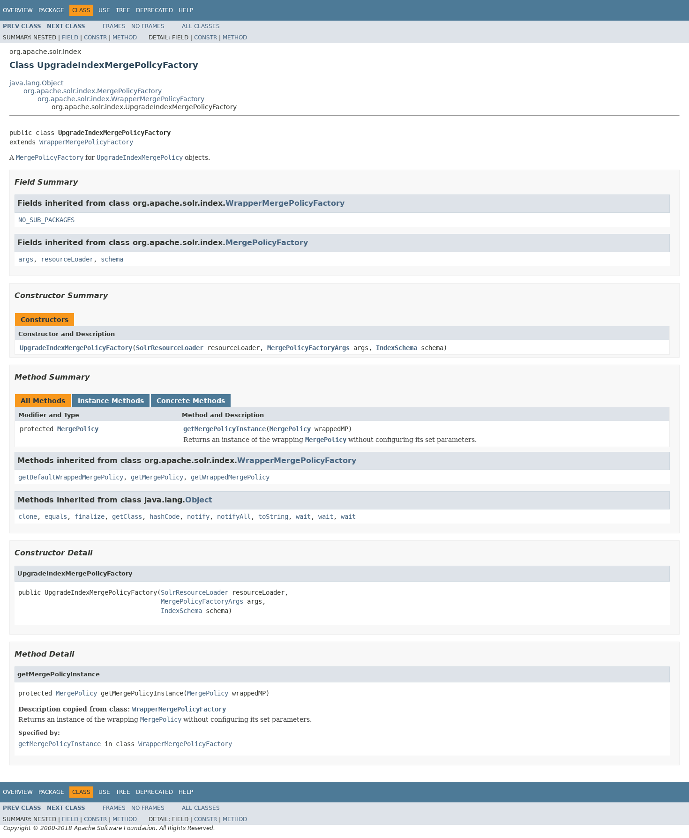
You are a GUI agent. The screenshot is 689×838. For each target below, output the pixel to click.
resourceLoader (67, 259)
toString (273, 516)
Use (104, 10)
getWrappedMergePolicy (230, 477)
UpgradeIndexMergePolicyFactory (76, 348)
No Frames (148, 26)
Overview (18, 10)
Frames (114, 26)
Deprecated (154, 10)
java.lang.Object (36, 83)
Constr (95, 37)
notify (198, 516)
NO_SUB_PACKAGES (46, 220)
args (25, 259)
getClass (127, 516)
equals (56, 516)
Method (124, 37)
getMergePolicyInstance (224, 429)
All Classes (201, 26)
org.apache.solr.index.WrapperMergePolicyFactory (120, 99)
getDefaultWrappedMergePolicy (70, 477)
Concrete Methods (191, 400)
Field (70, 37)
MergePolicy (77, 429)
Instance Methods (111, 400)
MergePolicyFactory (266, 242)
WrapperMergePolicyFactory (86, 142)
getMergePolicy (157, 477)
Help (186, 10)
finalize (90, 516)
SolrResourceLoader (169, 348)
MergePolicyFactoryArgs (308, 348)
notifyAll (234, 516)
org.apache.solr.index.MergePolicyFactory (92, 91)
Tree (123, 10)
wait (303, 516)
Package (51, 10)
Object (198, 499)
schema (112, 259)
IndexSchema (396, 348)
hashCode (165, 516)
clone (27, 516)
